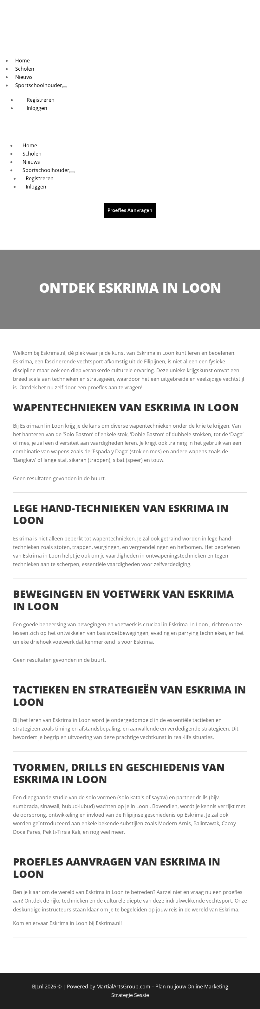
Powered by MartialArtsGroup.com (108, 986)
